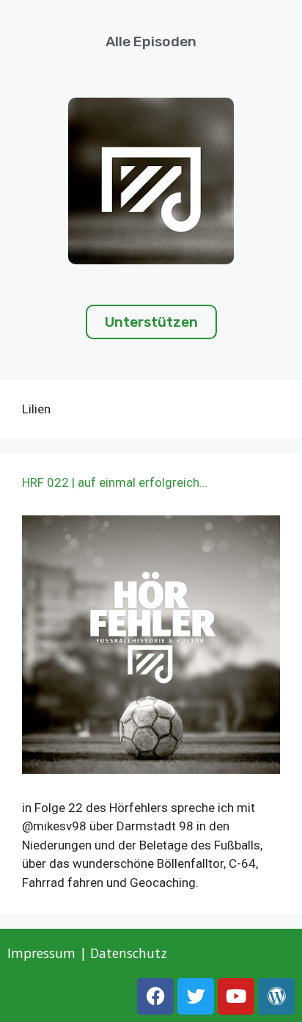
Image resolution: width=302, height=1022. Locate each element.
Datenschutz (130, 953)
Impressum (41, 953)
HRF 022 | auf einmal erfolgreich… (114, 482)
